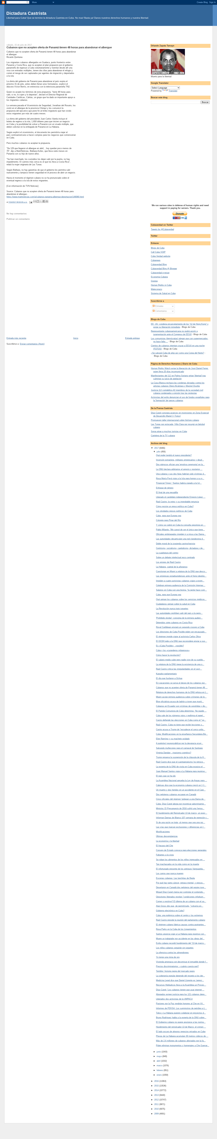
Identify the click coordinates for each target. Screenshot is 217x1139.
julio (159, 451)
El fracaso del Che (164, 845)
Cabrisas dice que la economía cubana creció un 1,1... (181, 785)
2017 (156, 448)
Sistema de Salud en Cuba (163, 293)
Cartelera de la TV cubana (163, 435)
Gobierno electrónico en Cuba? (170, 910)
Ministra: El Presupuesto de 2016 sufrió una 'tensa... (180, 808)
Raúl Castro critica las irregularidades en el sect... (179, 669)
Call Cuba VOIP (158, 252)
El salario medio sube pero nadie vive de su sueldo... (180, 660)
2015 (156, 1086)
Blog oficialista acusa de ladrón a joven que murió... (180, 701)
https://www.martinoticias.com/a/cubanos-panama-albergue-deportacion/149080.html (45, 197)
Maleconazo (156, 289)
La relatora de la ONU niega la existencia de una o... (180, 664)
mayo (159, 1056)
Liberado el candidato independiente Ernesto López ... (180, 497)
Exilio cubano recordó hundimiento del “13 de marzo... (181, 943)
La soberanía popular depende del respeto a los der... (180, 976)
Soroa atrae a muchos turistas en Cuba (169, 431)
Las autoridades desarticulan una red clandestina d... (180, 539)
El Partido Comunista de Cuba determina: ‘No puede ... (181, 711)
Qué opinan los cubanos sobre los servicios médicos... (181, 599)
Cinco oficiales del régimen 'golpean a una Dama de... (180, 799)
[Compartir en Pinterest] (46, 201)
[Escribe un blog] (37, 201)
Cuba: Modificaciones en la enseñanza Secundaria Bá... (182, 734)
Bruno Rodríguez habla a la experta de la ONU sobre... (181, 1017)
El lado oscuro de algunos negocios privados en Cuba (180, 1031)
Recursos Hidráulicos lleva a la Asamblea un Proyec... (181, 985)
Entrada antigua (132, 338)
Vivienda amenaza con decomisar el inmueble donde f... (182, 962)
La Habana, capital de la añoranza (171, 567)
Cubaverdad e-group (160, 273)
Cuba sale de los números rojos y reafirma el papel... (180, 715)
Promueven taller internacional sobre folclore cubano (175, 420)
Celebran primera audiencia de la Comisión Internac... (180, 585)
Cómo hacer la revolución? (168, 655)
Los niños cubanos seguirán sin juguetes (174, 948)
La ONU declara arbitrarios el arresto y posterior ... (179, 469)
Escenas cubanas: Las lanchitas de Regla (175, 878)
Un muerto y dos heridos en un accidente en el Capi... (181, 790)
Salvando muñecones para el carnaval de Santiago (179, 748)
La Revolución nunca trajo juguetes (172, 608)
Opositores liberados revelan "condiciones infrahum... (180, 897)
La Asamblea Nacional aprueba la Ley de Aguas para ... (181, 780)
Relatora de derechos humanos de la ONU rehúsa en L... (182, 692)
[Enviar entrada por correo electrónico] (30, 202)
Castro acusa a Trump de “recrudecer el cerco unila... (180, 729)
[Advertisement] (108, 33)
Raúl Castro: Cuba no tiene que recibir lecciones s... (180, 725)
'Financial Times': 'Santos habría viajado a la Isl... (179, 483)
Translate (173, 91)
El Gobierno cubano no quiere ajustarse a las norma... (181, 1022)
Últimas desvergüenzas (167, 836)
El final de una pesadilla (167, 492)
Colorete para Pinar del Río (168, 520)
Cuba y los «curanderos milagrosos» (173, 650)
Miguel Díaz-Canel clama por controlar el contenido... (180, 892)
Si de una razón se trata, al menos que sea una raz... (180, 822)
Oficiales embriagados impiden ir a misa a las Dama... (181, 534)
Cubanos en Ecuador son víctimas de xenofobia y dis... (181, 706)
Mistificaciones (163, 831)
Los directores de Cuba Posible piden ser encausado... (181, 632)
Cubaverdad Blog (159, 264)
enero (159, 1075)
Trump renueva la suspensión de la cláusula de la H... (181, 757)
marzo (160, 1065)
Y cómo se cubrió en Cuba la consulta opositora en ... (181, 525)
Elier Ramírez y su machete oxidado (173, 739)
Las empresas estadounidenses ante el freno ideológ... (181, 576)
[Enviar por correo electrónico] (34, 201)
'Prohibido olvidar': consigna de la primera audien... (179, 618)
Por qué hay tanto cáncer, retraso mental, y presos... (180, 883)
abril (159, 1061)
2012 (156, 1099)
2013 (156, 1095)
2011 (156, 1104)
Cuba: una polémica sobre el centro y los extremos (179, 915)
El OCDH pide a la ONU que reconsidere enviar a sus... (181, 641)
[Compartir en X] (40, 201)
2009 (156, 1113)
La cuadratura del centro (167, 553)
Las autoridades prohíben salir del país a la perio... (179, 613)
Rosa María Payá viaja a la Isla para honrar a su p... (180, 478)
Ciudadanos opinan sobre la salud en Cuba (175, 604)
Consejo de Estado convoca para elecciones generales (181, 850)
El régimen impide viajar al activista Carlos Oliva (178, 636)
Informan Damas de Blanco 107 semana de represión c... (182, 817)
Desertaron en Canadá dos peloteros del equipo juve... (181, 887)
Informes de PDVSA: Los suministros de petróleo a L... (181, 1008)
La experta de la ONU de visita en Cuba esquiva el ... (180, 766)
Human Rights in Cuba (161, 285)
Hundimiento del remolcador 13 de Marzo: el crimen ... (181, 1027)
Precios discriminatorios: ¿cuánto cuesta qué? (177, 966)
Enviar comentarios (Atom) (32, 344)
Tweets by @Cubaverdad (162, 229)
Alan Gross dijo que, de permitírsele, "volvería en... (179, 906)
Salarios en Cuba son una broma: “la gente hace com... (181, 590)
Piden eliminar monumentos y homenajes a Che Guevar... (182, 1045)
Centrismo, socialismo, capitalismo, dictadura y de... (180, 548)
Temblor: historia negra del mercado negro (175, 971)
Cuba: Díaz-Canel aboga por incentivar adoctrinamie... (181, 804)
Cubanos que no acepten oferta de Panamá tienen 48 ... (181, 687)
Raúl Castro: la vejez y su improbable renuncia (177, 501)
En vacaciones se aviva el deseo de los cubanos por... (181, 683)
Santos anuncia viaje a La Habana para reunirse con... (181, 934)
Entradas (159, 306)
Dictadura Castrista (26, 13)
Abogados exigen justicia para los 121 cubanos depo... (181, 994)
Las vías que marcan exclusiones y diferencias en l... (180, 827)
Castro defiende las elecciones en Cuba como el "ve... (181, 720)
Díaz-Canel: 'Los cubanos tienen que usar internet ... (180, 990)
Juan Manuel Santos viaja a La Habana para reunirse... (181, 771)
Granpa (154, 281)
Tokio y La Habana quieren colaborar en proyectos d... (181, 1013)
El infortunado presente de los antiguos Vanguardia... (180, 869)
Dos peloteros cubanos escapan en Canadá (176, 794)
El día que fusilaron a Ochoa (169, 678)
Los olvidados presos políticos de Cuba (174, 511)
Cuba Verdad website (160, 256)
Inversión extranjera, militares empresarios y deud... (180, 460)
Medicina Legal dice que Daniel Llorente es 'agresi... (180, 980)
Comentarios (161, 311)
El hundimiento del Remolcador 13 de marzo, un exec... (181, 813)
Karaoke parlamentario (166, 674)
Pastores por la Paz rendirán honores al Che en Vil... (180, 1003)
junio (159, 1052)
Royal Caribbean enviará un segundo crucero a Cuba (180, 627)
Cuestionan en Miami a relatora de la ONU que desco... (181, 571)
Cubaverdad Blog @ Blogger (164, 268)
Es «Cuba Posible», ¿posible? (170, 646)
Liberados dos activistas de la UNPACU (174, 999)
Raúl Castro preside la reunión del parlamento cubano (180, 920)
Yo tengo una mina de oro (168, 957)
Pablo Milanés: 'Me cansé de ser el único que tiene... (180, 529)
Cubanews (155, 260)
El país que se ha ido (166, 776)
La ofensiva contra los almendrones (172, 952)
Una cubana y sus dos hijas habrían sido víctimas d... (181, 474)
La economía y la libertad (167, 841)
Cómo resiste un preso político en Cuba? (174, 506)
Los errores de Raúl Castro (168, 562)
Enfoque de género (164, 488)
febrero (160, 1070)
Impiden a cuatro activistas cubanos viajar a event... (180, 581)
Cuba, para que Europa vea (168, 515)
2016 (156, 1081)
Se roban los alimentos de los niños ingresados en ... (180, 859)
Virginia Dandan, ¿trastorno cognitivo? (173, 752)
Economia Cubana (159, 277)
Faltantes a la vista (165, 855)
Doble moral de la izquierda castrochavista (175, 543)
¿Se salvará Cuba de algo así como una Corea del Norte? (177, 353)
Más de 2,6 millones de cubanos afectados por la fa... (181, 1041)
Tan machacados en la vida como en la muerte (177, 864)
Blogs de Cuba (157, 248)
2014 (156, 1090)
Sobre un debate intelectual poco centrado (175, 557)
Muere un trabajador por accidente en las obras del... (180, 938)
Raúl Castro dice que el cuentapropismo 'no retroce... (180, 762)
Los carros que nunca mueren (169, 873)
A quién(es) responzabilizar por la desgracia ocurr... (179, 743)
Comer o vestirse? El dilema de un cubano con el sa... (181, 901)
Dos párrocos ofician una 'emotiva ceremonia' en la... (180, 464)
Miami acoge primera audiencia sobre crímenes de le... (181, 697)
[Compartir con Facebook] (43, 201)
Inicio (75, 338)
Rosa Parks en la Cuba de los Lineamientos (176, 929)
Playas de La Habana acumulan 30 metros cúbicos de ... (182, 1036)
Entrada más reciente (16, 338)
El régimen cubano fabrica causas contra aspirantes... (181, 924)
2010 (156, 1109)
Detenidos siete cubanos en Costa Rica (174, 622)
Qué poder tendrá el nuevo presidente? (174, 455)
